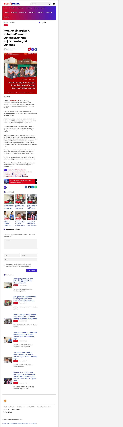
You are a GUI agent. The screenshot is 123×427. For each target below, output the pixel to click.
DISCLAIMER (31, 407)
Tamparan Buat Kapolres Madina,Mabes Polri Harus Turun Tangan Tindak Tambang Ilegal (20, 223)
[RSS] (5, 401)
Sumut (26, 176)
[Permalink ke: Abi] (6, 49)
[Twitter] (29, 187)
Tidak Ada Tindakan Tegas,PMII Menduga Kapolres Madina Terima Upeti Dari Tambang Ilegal (9, 223)
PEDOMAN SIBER (15, 409)
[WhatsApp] (35, 187)
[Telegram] (32, 187)
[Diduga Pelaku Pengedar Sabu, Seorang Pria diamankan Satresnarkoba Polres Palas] (20, 199)
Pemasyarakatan (10, 176)
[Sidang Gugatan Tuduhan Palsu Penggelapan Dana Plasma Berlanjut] (9, 199)
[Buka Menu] (54, 4)
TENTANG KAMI (21, 407)
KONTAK (6, 409)
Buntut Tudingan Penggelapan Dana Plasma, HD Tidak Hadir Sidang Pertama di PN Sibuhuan (32, 206)
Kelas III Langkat (10, 172)
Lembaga (24, 174)
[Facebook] (26, 187)
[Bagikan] (35, 49)
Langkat (16, 174)
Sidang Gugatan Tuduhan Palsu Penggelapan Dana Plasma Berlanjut (9, 206)
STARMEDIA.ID (8, 412)
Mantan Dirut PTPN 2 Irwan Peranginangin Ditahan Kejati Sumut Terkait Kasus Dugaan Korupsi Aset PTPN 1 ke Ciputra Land (31, 223)
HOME (5, 407)
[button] (49, 3)
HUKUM (6, 24)
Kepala (29, 172)
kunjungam (8, 174)
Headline (30, 201)
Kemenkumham (21, 172)
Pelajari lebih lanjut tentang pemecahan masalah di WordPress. (19, 423)
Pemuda (19, 176)
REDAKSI (12, 407)
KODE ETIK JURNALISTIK (44, 407)
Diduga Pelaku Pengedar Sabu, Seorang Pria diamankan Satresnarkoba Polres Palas (20, 206)
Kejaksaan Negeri (20, 170)
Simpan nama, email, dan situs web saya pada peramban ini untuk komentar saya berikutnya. (18, 265)
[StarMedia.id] (12, 3)
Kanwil (11, 170)
